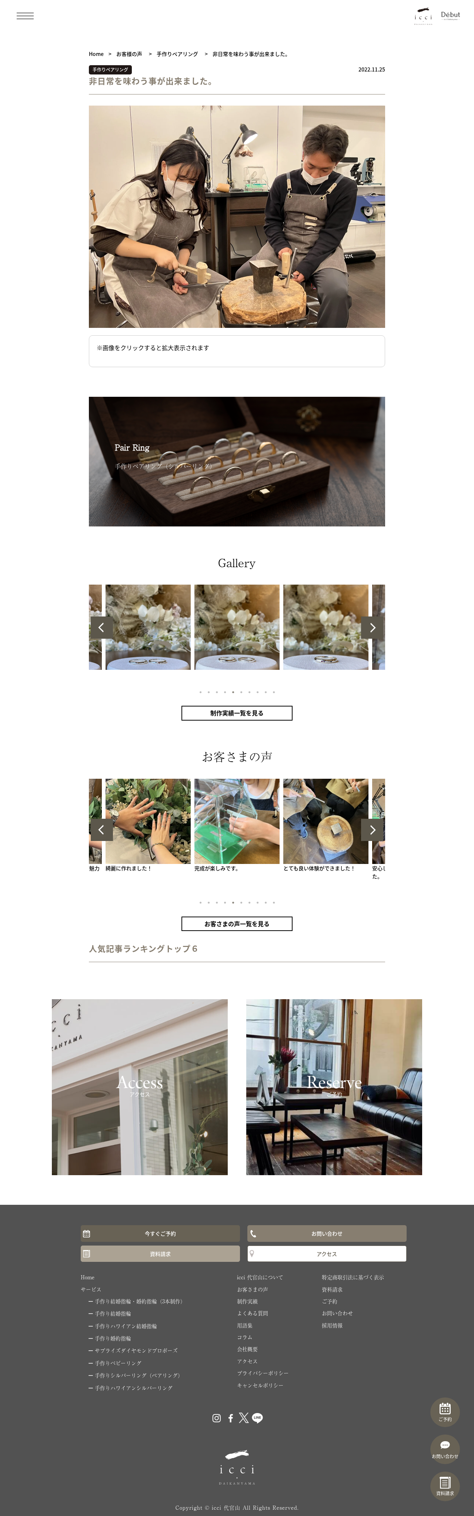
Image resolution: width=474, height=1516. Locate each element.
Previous (102, 627)
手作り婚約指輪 (113, 1338)
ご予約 (329, 1301)
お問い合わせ (327, 1233)
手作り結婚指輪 (113, 1313)
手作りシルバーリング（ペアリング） (139, 1375)
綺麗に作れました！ (129, 868)
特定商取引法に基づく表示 (353, 1277)
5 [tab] (233, 692)
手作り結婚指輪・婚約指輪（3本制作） (140, 1301)
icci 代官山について (260, 1277)
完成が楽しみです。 (217, 868)
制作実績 (247, 1301)
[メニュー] (25, 15)
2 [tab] (208, 692)
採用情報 (332, 1325)
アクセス (327, 1253)
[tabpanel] (237, 627)
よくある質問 (252, 1313)
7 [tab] (249, 692)
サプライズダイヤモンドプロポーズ (136, 1350)
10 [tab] (273, 692)
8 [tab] (257, 692)
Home (87, 1277)
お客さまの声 (252, 1289)
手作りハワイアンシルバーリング (134, 1388)
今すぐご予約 (160, 1233)
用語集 (245, 1325)
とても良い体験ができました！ (319, 868)
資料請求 (160, 1253)
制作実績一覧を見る (237, 712)
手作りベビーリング (118, 1363)
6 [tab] (241, 692)
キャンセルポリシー (260, 1385)
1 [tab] (200, 692)
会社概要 (247, 1349)
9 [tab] (265, 692)
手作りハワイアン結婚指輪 (126, 1326)
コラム (245, 1337)
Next (372, 627)
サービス (91, 1289)
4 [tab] (225, 692)
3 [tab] (216, 692)
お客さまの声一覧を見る (237, 923)
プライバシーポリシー (263, 1373)
